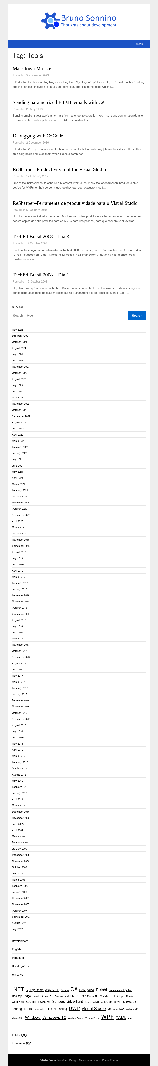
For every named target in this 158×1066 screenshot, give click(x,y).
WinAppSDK (17, 1018)
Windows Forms (75, 1018)
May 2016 (17, 743)
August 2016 (19, 725)
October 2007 (19, 910)
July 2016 (17, 731)
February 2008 (20, 885)
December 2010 (20, 811)
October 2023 (19, 373)
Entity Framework (58, 996)
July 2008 (17, 873)
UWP (74, 1008)
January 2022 (19, 453)
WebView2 (132, 1009)
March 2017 (18, 682)
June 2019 (18, 564)
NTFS (114, 996)
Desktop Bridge (21, 996)
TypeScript (39, 1009)
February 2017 (20, 688)
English (16, 949)
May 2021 (17, 471)
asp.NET (52, 989)
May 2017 (17, 675)
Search (18, 307)
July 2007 (17, 929)
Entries (19, 1035)
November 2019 (20, 539)
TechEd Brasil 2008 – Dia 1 (41, 275)
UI (48, 1009)
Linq (78, 996)
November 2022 (20, 403)
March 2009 (18, 836)
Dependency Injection (120, 990)
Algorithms (36, 990)
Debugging (86, 990)
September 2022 (21, 416)
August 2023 (19, 379)
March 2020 (18, 527)
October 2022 (19, 410)
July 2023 (17, 385)
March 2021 (18, 484)
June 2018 (18, 632)
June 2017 (18, 669)
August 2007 (19, 923)
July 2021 (17, 459)
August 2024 (19, 348)
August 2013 (19, 774)
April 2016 (17, 749)
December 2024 (20, 335)
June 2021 (18, 465)
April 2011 (17, 799)
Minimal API (92, 996)
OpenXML (18, 1001)
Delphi (101, 989)
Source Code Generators (96, 1001)
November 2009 (20, 818)
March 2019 (18, 576)
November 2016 (20, 706)
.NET (18, 989)
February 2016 (20, 762)
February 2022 (20, 447)
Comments (21, 1043)
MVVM (104, 995)
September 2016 (21, 719)
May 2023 (17, 397)
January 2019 (19, 589)
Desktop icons (40, 996)
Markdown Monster (33, 68)
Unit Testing (59, 1009)
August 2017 (19, 663)
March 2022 (18, 440)
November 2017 (20, 644)
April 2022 (17, 434)
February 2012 (20, 787)
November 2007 (20, 904)
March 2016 (18, 756)
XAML (121, 1017)
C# (73, 989)
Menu (139, 44)
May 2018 (17, 638)
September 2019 (21, 546)
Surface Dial (130, 1001)
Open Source (126, 996)
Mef (84, 996)
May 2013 (17, 780)
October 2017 (19, 651)
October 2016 (19, 713)
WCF (121, 1009)
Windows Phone (92, 1018)
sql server (115, 1001)
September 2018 (21, 614)
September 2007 (21, 916)
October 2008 (19, 867)
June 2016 (18, 737)
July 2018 (17, 626)
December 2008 (20, 854)
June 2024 (18, 360)
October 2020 (19, 508)
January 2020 (19, 533)
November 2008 (20, 861)
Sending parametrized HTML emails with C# (58, 102)
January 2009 (19, 848)
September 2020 (21, 515)
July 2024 (17, 354)
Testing (17, 1008)
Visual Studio (94, 1008)
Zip (130, 1018)
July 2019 (17, 558)
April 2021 (17, 478)
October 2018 (19, 607)
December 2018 (20, 595)
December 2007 (20, 898)
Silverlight (75, 1001)
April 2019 (17, 570)
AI (27, 990)
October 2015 (19, 768)
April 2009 (17, 830)
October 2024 (19, 342)
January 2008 (19, 892)
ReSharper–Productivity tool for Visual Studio (59, 169)
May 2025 (17, 329)
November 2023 (20, 366)
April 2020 (17, 521)
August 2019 (19, 552)
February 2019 (20, 583)
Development (20, 941)
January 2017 (19, 694)
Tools (28, 1008)
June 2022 (18, 428)
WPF (107, 1016)
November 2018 (20, 601)
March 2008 (18, 879)
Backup (65, 990)
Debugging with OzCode (38, 136)
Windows (17, 974)
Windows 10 (54, 1017)
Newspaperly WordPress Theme (98, 1060)
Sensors (58, 1001)
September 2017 (21, 657)
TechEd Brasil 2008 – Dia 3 (41, 236)
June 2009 (18, 824)
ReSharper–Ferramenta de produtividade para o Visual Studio (75, 203)
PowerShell (44, 1001)
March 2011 (18, 805)
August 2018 (19, 620)
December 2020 (20, 502)
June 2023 (18, 391)
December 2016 (20, 700)
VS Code (113, 1009)
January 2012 (19, 793)
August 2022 (19, 422)
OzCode (31, 1001)
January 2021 (19, 496)
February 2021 (20, 490)
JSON (70, 996)
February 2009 (20, 842)
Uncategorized (21, 966)
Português (18, 958)
